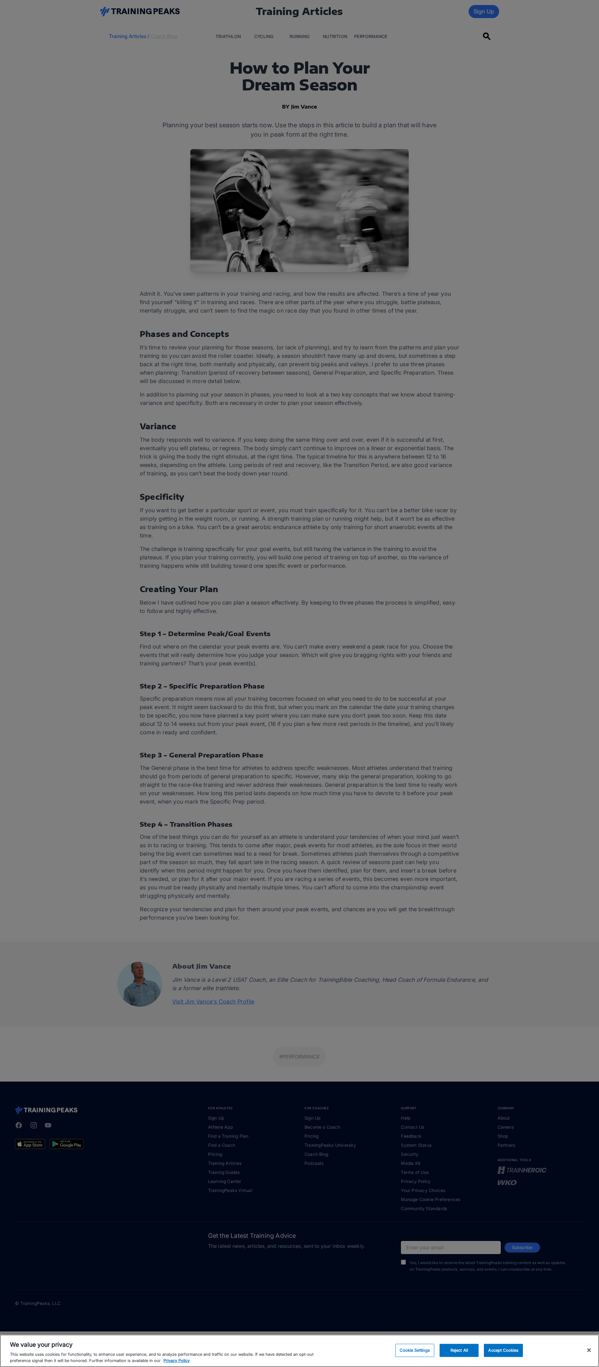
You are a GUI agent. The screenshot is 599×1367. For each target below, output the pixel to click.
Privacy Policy (176, 1360)
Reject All (459, 1350)
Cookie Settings (415, 1350)
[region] (299, 1351)
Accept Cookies (503, 1350)
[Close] (589, 1350)
